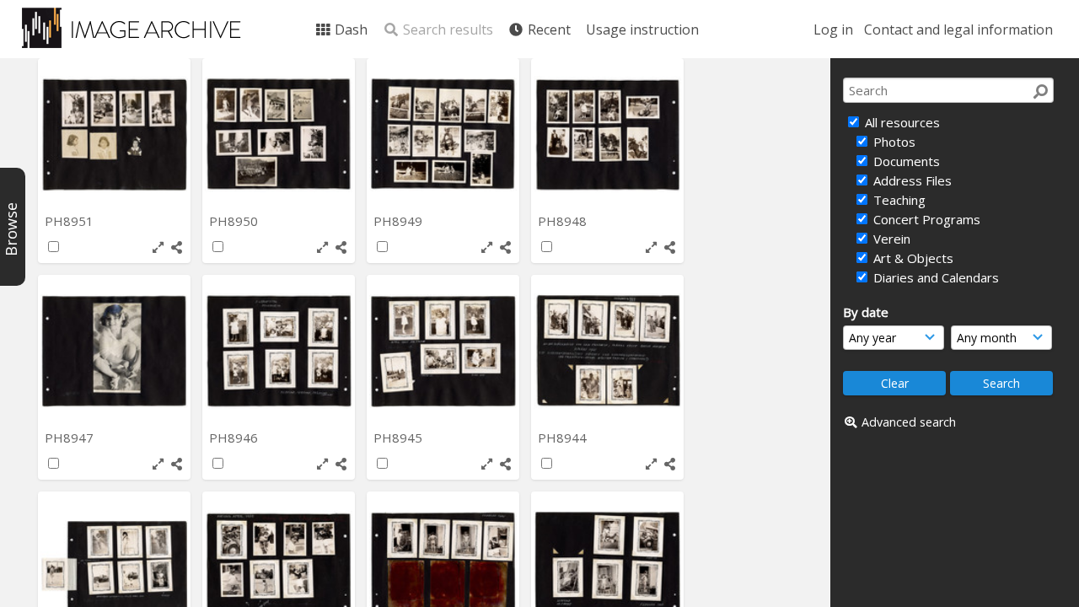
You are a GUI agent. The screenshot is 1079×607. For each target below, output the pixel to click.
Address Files (911, 180)
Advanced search (909, 422)
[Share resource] (176, 247)
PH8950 (235, 220)
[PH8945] (443, 351)
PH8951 (71, 220)
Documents (905, 161)
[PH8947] (114, 351)
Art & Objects (911, 258)
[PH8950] (278, 134)
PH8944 (564, 437)
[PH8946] (278, 351)
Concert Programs (925, 219)
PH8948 (564, 220)
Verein (890, 238)
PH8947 (71, 437)
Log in (833, 29)
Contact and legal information (958, 29)
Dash (349, 29)
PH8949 (399, 220)
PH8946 (235, 437)
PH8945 (399, 437)
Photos (892, 141)
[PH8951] (114, 134)
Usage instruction (642, 29)
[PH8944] (607, 351)
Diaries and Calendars (934, 277)
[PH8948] (607, 134)
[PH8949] (443, 134)
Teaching (898, 199)
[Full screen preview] (158, 247)
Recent (547, 29)
